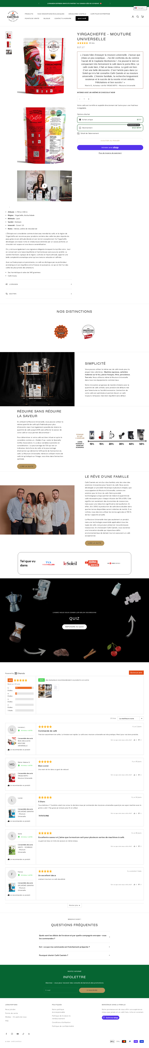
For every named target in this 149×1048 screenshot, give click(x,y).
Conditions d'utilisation (61, 1022)
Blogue (47, 18)
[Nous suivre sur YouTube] (18, 1034)
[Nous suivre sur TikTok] (23, 1034)
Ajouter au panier (110, 141)
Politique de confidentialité (63, 1026)
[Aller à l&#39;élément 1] (9, 35)
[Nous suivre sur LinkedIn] (29, 1034)
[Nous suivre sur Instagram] (12, 1034)
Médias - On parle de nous (16, 1017)
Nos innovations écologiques (51, 14)
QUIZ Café (82, 18)
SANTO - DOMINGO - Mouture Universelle (25, 849)
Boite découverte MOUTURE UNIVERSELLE (24, 743)
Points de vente (32, 18)
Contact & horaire (63, 18)
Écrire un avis (136, 673)
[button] (85, 43)
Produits (29, 14)
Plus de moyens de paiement (110, 153)
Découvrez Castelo (77, 14)
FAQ (6, 1021)
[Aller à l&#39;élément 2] (9, 44)
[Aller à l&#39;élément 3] (9, 52)
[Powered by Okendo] (15, 673)
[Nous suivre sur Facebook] (6, 1034)
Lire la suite (26, 466)
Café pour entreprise (100, 14)
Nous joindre (10, 1009)
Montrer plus (73, 905)
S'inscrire (92, 990)
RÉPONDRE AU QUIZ (74, 627)
